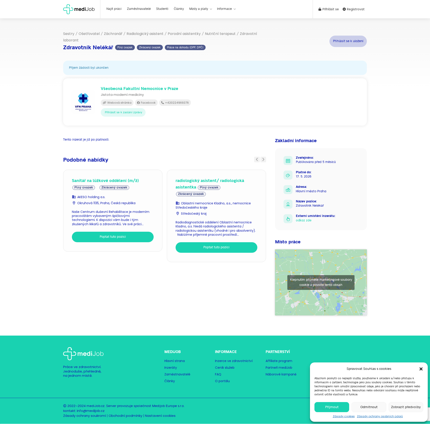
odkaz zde (304, 220)
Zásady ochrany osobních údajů (380, 416)
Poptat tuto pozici (113, 236)
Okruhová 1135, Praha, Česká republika (106, 203)
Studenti (162, 9)
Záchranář (113, 33)
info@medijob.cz (91, 410)
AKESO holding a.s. (91, 197)
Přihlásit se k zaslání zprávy (123, 112)
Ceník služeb (224, 367)
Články (179, 9)
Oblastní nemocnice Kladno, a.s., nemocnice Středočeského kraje (213, 205)
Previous (257, 159)
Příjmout (332, 407)
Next (263, 159)
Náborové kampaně (281, 374)
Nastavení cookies (160, 415)
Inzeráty (170, 367)
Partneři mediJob (279, 367)
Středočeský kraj (193, 213)
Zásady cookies (344, 416)
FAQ (218, 374)
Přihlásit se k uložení (348, 41)
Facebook (148, 103)
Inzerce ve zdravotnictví (234, 361)
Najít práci (114, 9)
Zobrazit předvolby (406, 407)
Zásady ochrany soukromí (84, 415)
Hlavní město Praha (311, 191)
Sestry (68, 33)
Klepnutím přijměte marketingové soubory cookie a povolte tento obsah (321, 282)
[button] (421, 369)
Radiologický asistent (145, 33)
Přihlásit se (330, 9)
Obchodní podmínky (125, 415)
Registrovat (355, 9)
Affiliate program (279, 361)
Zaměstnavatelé (139, 9)
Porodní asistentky (184, 33)
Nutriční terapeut (220, 33)
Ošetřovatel (89, 33)
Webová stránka (119, 103)
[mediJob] (79, 8)
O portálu (222, 381)
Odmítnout (369, 407)
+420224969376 (176, 103)
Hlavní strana (174, 361)
